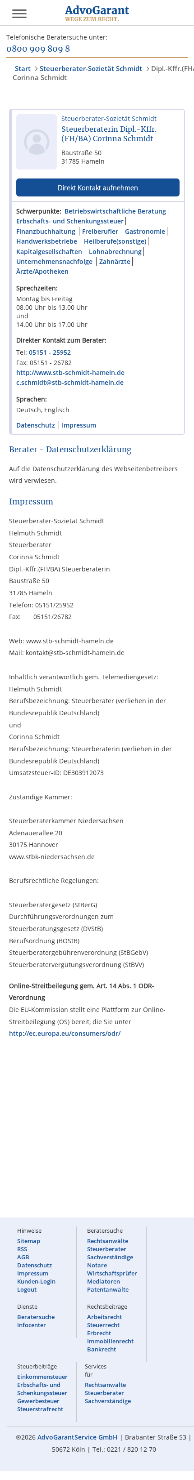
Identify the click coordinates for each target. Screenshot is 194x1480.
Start (23, 68)
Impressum (79, 425)
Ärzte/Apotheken (42, 271)
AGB (23, 1257)
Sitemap (28, 1241)
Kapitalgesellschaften (49, 251)
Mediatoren (103, 1281)
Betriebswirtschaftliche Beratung (115, 211)
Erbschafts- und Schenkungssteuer (70, 221)
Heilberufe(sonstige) (115, 241)
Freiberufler (100, 231)
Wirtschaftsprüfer (112, 1273)
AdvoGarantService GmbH (77, 1437)
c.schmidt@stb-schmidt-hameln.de (70, 382)
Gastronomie (145, 231)
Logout (27, 1289)
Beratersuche (36, 1317)
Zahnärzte (114, 261)
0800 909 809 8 (38, 49)
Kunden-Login (36, 1281)
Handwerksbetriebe (46, 241)
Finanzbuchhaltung (45, 231)
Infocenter (31, 1325)
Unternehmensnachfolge (54, 261)
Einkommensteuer (42, 1377)
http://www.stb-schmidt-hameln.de (70, 372)
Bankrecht (101, 1349)
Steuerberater (106, 1249)
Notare (97, 1265)
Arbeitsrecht (104, 1317)
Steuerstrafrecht (40, 1409)
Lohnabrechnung (115, 251)
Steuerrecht (103, 1325)
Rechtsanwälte (107, 1241)
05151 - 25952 (50, 352)
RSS (22, 1249)
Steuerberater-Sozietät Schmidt (91, 68)
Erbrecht (99, 1333)
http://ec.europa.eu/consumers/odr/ (64, 1033)
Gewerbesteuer (38, 1401)
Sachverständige (110, 1257)
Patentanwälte (108, 1289)
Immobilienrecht (110, 1341)
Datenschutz (35, 425)
